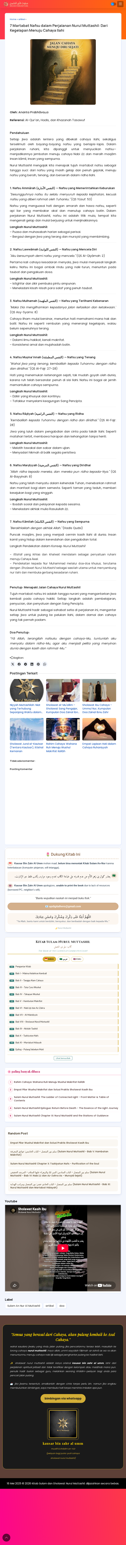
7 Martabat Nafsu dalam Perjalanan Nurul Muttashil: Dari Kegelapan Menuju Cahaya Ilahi (59, 28)
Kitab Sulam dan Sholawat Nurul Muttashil (58, 1483)
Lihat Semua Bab (63, 1058)
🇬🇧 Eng (77, 959)
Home (13, 19)
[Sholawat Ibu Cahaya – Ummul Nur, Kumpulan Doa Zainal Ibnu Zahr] (99, 690)
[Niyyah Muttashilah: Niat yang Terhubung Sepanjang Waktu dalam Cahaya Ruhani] (27, 690)
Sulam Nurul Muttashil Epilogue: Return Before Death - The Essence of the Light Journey (66, 1108)
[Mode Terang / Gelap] (113, 4)
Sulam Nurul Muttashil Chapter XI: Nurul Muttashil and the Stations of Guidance (61, 1115)
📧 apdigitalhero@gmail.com (63, 906)
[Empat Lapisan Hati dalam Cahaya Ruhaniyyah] (99, 729)
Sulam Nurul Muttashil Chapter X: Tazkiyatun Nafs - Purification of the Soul (54, 1163)
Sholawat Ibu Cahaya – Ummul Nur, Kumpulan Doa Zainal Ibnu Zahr (97, 708)
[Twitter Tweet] (13, 664)
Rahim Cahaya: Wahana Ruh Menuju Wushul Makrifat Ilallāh (61, 747)
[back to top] (6, 1538)
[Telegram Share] (25, 664)
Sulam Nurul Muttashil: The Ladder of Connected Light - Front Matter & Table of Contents (61, 1098)
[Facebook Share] (19, 664)
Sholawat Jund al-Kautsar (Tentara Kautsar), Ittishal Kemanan (26, 747)
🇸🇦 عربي (64, 959)
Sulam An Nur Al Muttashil (23, 1306)
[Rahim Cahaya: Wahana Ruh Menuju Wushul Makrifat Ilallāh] (63, 729)
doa (61, 1306)
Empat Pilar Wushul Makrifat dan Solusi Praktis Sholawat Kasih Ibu (53, 1089)
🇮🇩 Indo (49, 959)
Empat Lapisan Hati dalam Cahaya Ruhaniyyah (99, 745)
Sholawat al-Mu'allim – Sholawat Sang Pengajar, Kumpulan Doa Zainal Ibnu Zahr (62, 708)
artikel (21, 19)
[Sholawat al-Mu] (63, 690)
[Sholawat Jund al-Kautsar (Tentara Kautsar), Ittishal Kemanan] (27, 729)
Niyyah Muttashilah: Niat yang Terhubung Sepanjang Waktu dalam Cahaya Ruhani (25, 708)
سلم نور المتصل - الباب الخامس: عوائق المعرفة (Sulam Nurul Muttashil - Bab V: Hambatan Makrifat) (59, 1153)
